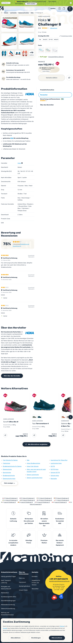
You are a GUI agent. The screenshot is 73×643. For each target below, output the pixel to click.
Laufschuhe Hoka (56, 463)
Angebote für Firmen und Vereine (36, 583)
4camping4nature (24, 586)
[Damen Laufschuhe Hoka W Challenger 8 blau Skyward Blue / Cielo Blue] (9, 24)
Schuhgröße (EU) (43, 36)
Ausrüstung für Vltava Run (59, 460)
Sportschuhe (7, 472)
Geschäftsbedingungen (8, 600)
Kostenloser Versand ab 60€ (59, 521)
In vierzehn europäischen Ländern (13, 543)
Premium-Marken (44, 542)
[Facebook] (61, 596)
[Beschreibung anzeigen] (44, 61)
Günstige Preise (29, 542)
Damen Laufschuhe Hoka (34, 478)
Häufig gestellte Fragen (8, 576)
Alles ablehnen (15, 638)
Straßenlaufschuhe (9, 475)
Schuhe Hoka (55, 475)
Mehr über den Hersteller (12, 376)
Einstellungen (36, 638)
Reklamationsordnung (8, 604)
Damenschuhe (7, 469)
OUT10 (53, 466)
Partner (62, 626)
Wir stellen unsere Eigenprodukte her (44, 522)
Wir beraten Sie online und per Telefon (29, 521)
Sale (28, 460)
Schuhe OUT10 (55, 472)
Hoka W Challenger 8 (11, 498)
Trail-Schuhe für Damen (10, 460)
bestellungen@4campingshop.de (59, 581)
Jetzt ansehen (31, 3)
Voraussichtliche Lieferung (55, 57)
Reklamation (5, 593)
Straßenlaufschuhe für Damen (12, 466)
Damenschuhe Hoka (9, 478)
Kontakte (34, 576)
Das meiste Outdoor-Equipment (60, 543)
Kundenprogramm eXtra (8, 596)
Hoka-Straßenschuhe (33, 463)
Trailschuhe (6, 463)
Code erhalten (46, 71)
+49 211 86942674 (58, 579)
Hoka (19, 163)
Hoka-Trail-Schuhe (32, 466)
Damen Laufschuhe (44, 16)
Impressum (22, 582)
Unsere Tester (23, 590)
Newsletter (35, 589)
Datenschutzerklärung (8, 608)
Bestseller (54, 478)
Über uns (22, 578)
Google (5, 628)
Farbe (40, 45)
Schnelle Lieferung (13, 520)
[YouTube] (54, 597)
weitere (31, 55)
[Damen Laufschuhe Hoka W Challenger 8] (26, 24)
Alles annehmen (57, 638)
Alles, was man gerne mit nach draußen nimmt (36, 470)
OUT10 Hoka (54, 469)
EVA (12, 138)
